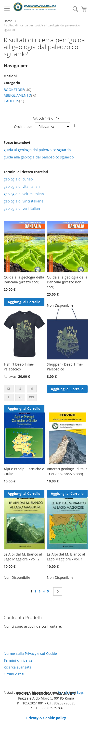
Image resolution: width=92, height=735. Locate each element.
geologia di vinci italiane (23, 201)
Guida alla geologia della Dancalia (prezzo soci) (24, 279)
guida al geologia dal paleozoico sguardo (37, 149)
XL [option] (20, 397)
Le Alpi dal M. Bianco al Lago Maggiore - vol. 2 (23, 556)
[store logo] (34, 6)
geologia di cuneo (18, 179)
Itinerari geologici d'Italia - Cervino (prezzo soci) (67, 471)
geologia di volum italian (24, 193)
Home (8, 21)
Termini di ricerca (18, 660)
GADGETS (14, 101)
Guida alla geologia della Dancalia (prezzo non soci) (67, 282)
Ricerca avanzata (17, 667)
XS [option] (9, 389)
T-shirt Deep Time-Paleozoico (19, 366)
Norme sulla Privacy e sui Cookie (30, 653)
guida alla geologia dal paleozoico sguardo (39, 157)
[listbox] (24, 393)
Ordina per (23, 126)
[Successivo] (57, 591)
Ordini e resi (14, 674)
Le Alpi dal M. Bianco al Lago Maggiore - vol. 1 (66, 556)
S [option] (20, 389)
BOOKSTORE (17, 89)
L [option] (9, 397)
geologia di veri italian (22, 208)
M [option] (31, 389)
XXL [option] (32, 397)
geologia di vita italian (22, 186)
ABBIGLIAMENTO (20, 95)
